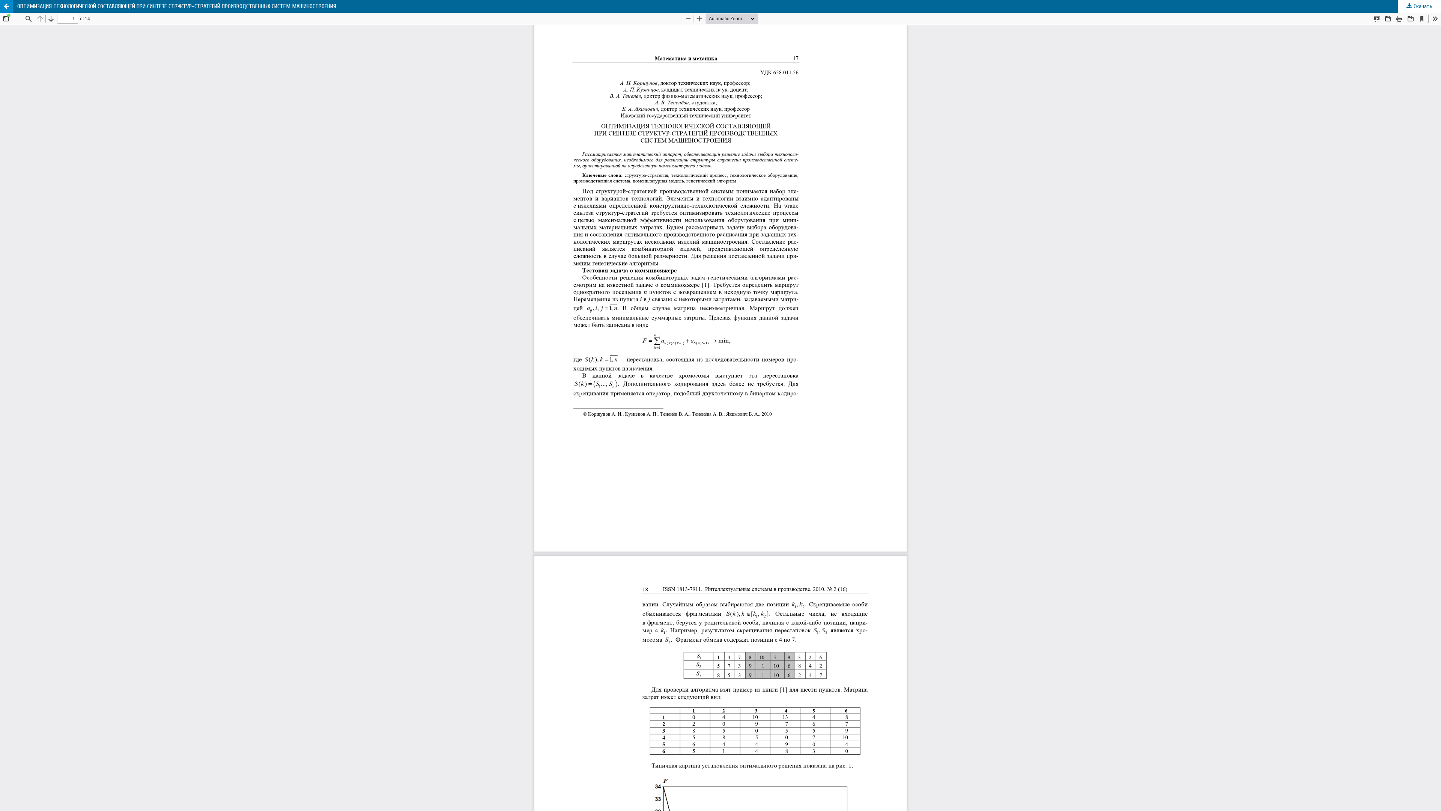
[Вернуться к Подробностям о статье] (6, 6)
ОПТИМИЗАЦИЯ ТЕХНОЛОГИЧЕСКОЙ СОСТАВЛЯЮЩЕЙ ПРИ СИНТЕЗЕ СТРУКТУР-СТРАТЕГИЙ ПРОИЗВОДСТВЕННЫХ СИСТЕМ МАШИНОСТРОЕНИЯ (176, 6)
